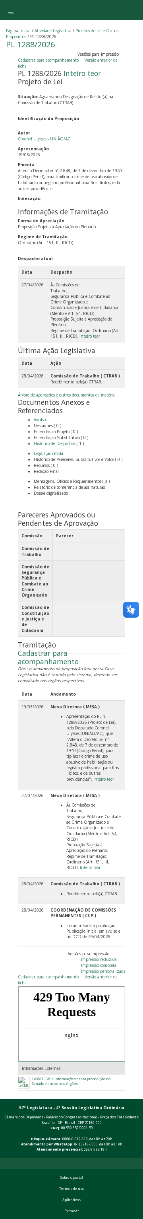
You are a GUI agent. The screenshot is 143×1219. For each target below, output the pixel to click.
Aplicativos (71, 1200)
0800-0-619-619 (75, 1139)
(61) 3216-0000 (86, 1144)
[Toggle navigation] (10, 10)
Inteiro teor (82, 73)
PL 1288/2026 (30, 44)
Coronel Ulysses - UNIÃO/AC (44, 139)
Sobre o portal (71, 1177)
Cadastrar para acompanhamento (49, 60)
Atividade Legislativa (53, 30)
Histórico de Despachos (54, 443)
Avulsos (40, 419)
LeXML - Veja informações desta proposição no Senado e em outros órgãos (71, 1081)
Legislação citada (48, 453)
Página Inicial (18, 30)
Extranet (71, 1211)
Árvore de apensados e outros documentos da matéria (66, 395)
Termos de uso (71, 1188)
